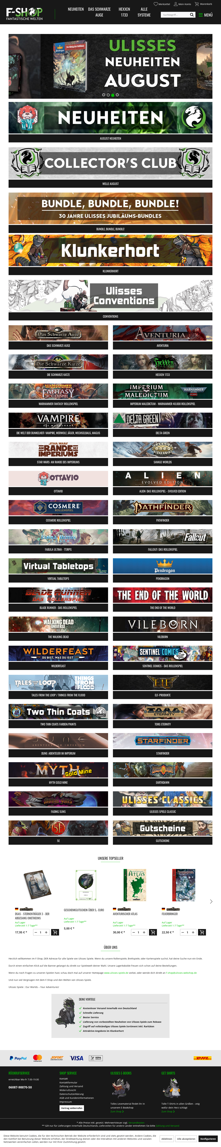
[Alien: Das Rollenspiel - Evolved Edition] (162, 478)
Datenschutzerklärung (72, 1094)
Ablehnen (166, 1138)
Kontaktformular (68, 1082)
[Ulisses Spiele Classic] (162, 799)
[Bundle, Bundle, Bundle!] (110, 208)
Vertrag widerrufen (71, 1108)
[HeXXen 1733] (162, 362)
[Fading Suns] (58, 799)
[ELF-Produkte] (162, 682)
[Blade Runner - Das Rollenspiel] (58, 595)
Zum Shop (116, 1111)
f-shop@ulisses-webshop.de (181, 972)
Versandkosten (136, 1122)
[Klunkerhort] (110, 250)
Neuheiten (76, 9)
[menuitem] (162, 4)
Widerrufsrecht (68, 1090)
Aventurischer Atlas (76, 914)
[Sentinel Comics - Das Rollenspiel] (162, 653)
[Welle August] (110, 163)
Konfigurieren (208, 1138)
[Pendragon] (162, 566)
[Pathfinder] (162, 507)
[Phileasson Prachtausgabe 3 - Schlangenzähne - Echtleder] (184, 885)
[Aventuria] (162, 333)
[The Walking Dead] (58, 624)
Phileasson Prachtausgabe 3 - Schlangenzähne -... (180, 916)
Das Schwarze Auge (99, 12)
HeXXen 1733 (124, 12)
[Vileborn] (162, 624)
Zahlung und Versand (71, 1086)
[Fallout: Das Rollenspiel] (162, 537)
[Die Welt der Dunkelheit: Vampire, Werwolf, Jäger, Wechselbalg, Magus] (58, 420)
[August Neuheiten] (110, 118)
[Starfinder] (162, 740)
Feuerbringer (121, 914)
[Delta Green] (162, 420)
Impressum (66, 1101)
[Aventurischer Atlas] (86, 885)
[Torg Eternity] (162, 711)
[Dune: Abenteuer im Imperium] (58, 740)
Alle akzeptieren (186, 1138)
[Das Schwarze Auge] (58, 333)
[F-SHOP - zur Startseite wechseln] (24, 14)
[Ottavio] (58, 478)
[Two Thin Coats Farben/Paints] (58, 711)
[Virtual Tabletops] (58, 566)
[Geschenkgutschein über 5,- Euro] (37, 885)
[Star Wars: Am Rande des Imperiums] (58, 449)
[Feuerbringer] (135, 885)
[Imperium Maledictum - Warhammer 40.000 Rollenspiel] (162, 391)
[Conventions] (110, 296)
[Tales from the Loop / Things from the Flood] (58, 682)
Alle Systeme (144, 12)
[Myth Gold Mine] (58, 770)
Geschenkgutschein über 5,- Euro (35, 910)
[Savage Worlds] (162, 449)
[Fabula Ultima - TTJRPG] (58, 537)
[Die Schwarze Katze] (58, 362)
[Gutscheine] (162, 828)
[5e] (58, 828)
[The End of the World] (162, 595)
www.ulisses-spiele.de (116, 972)
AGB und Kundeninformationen (77, 1097)
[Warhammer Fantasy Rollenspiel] (58, 391)
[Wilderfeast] (58, 653)
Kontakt (64, 1078)
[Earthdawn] (162, 770)
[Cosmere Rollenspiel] (58, 507)
